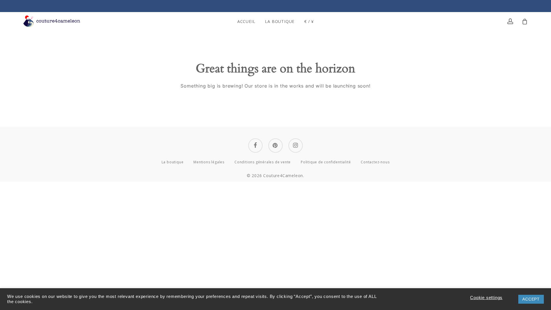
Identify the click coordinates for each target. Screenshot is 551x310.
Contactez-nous (375, 162)
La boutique (173, 162)
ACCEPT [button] (531, 299)
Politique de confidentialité (326, 162)
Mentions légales (208, 162)
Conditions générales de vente (262, 162)
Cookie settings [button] (486, 297)
